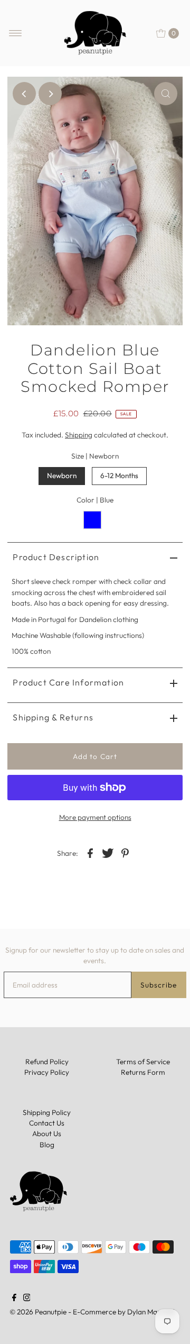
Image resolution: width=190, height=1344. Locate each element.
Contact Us (46, 1123)
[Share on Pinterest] (125, 852)
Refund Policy (47, 1061)
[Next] (50, 93)
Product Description (56, 557)
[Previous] (24, 93)
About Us (46, 1133)
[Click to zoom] (165, 93)
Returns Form (143, 1072)
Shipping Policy (47, 1112)
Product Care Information (68, 682)
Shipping (78, 435)
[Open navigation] (15, 33)
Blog (47, 1144)
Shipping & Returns (53, 717)
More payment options (95, 817)
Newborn (62, 475)
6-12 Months (119, 475)
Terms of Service (143, 1061)
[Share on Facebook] (90, 852)
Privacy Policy (46, 1072)
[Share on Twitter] (108, 852)
